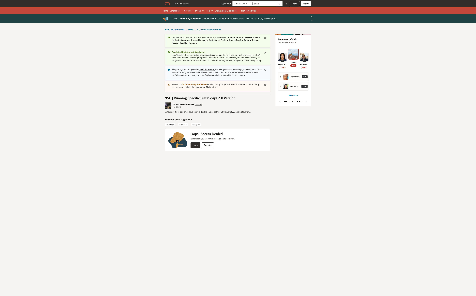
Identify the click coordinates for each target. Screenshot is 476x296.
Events (198, 11)
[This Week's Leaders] (291, 101)
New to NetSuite (248, 11)
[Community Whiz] (285, 101)
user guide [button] (196, 124)
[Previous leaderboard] (280, 101)
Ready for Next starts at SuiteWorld (188, 52)
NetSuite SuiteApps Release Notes (188, 40)
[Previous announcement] (311, 16)
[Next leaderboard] (307, 101)
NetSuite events (206, 69)
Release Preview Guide (238, 40)
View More (293, 95)
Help (208, 11)
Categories (174, 11)
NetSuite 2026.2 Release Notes (244, 37)
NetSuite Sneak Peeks (216, 40)
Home (165, 11)
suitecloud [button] (183, 124)
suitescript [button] (170, 124)
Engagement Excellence (226, 11)
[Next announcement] (311, 20)
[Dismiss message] (265, 38)
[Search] (280, 3)
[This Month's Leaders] (296, 101)
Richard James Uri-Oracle (183, 104)
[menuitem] (181, 3)
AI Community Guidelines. (188, 18)
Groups (187, 11)
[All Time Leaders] (301, 101)
